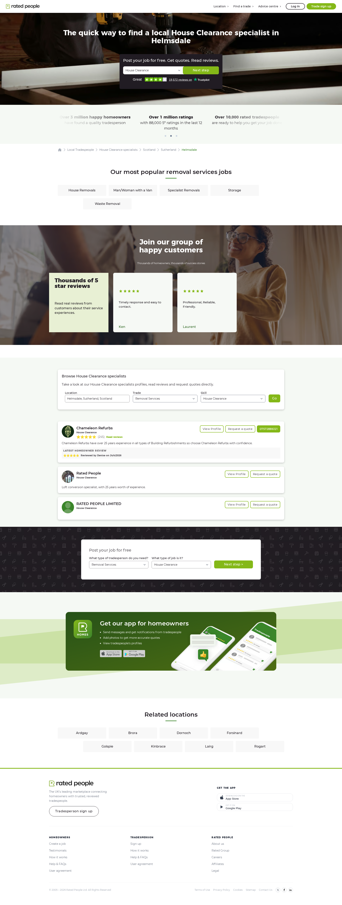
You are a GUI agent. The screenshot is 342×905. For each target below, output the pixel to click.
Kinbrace (158, 746)
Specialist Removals (184, 190)
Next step (201, 70)
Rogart (260, 746)
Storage (234, 190)
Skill (204, 393)
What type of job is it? (167, 558)
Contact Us (265, 889)
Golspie (107, 746)
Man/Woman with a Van (132, 190)
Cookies (238, 889)
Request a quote (240, 429)
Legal (215, 871)
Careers (217, 857)
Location (71, 393)
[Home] (60, 150)
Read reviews (114, 436)
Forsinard (234, 733)
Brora (132, 733)
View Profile (212, 429)
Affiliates (218, 864)
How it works (58, 857)
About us (218, 844)
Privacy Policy (221, 889)
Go (274, 398)
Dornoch (184, 733)
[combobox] (97, 398)
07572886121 (268, 429)
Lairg (209, 746)
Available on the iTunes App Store (111, 653)
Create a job (57, 844)
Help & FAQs (57, 864)
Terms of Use (202, 889)
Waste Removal (107, 204)
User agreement (60, 871)
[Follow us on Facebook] (284, 890)
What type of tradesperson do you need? (118, 558)
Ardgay (82, 733)
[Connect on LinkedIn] (290, 890)
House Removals (81, 190)
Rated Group (220, 850)
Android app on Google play (134, 653)
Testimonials (57, 850)
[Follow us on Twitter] (278, 890)
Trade (137, 393)
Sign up (135, 844)
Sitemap (251, 889)
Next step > (233, 564)
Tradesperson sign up (74, 811)
